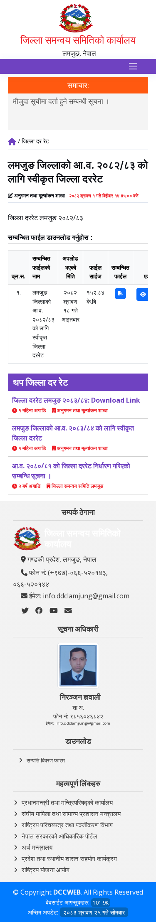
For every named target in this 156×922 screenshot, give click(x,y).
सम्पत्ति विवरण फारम (46, 760)
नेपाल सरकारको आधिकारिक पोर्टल (59, 836)
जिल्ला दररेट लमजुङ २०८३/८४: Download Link (76, 400)
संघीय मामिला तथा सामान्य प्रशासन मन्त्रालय (71, 813)
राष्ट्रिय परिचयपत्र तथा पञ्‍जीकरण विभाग (67, 825)
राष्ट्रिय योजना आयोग (45, 869)
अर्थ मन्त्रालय (37, 847)
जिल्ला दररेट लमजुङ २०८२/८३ (45, 217)
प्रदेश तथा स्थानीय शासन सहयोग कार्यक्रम (69, 858)
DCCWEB (67, 892)
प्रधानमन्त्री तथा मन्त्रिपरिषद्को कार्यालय (67, 802)
